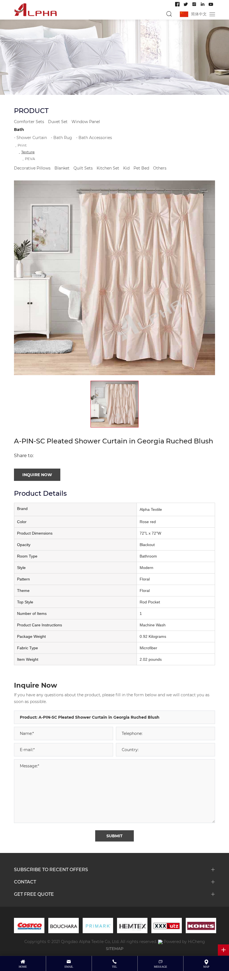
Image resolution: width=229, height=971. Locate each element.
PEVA (30, 158)
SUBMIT (114, 835)
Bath (19, 129)
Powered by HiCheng (184, 941)
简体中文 (199, 14)
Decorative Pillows (32, 168)
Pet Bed (141, 168)
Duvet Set (58, 121)
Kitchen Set (108, 168)
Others (159, 168)
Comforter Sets (29, 121)
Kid (126, 168)
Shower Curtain (31, 137)
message (160, 966)
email (69, 966)
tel (114, 966)
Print (22, 145)
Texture (28, 151)
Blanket (62, 168)
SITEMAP (114, 948)
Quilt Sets (83, 168)
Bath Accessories (95, 137)
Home (23, 966)
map (206, 966)
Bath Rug (62, 137)
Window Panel (85, 121)
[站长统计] (160, 941)
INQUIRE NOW (37, 474)
